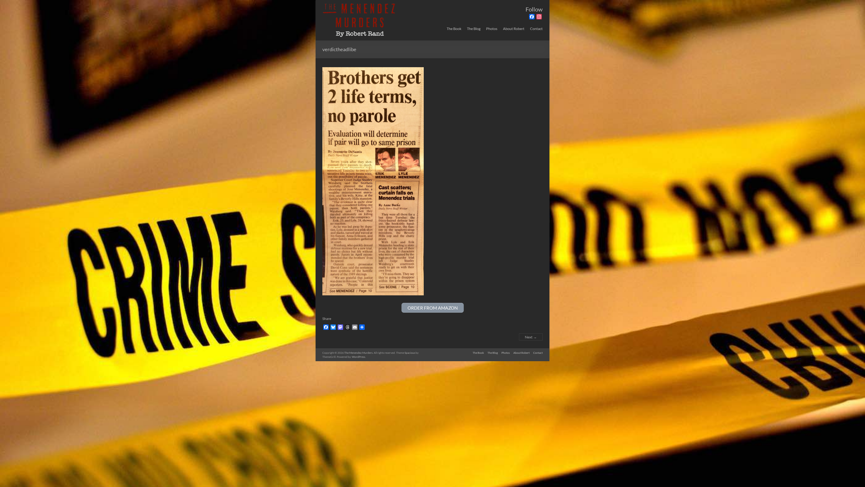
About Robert (513, 28)
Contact (536, 28)
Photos (491, 28)
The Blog (473, 28)
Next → (531, 337)
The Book (454, 28)
